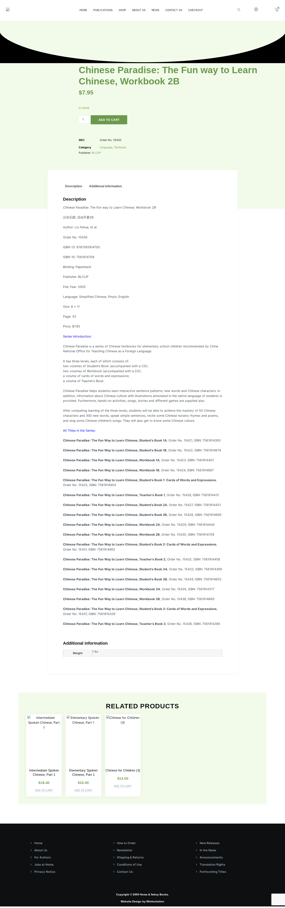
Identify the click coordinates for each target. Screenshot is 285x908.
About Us (139, 10)
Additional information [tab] (105, 186)
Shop (122, 10)
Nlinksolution (155, 901)
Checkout (195, 10)
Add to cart (108, 119)
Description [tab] (73, 186)
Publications (103, 10)
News (156, 10)
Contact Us (173, 10)
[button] (239, 10)
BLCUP (96, 152)
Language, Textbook (113, 147)
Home (83, 10)
